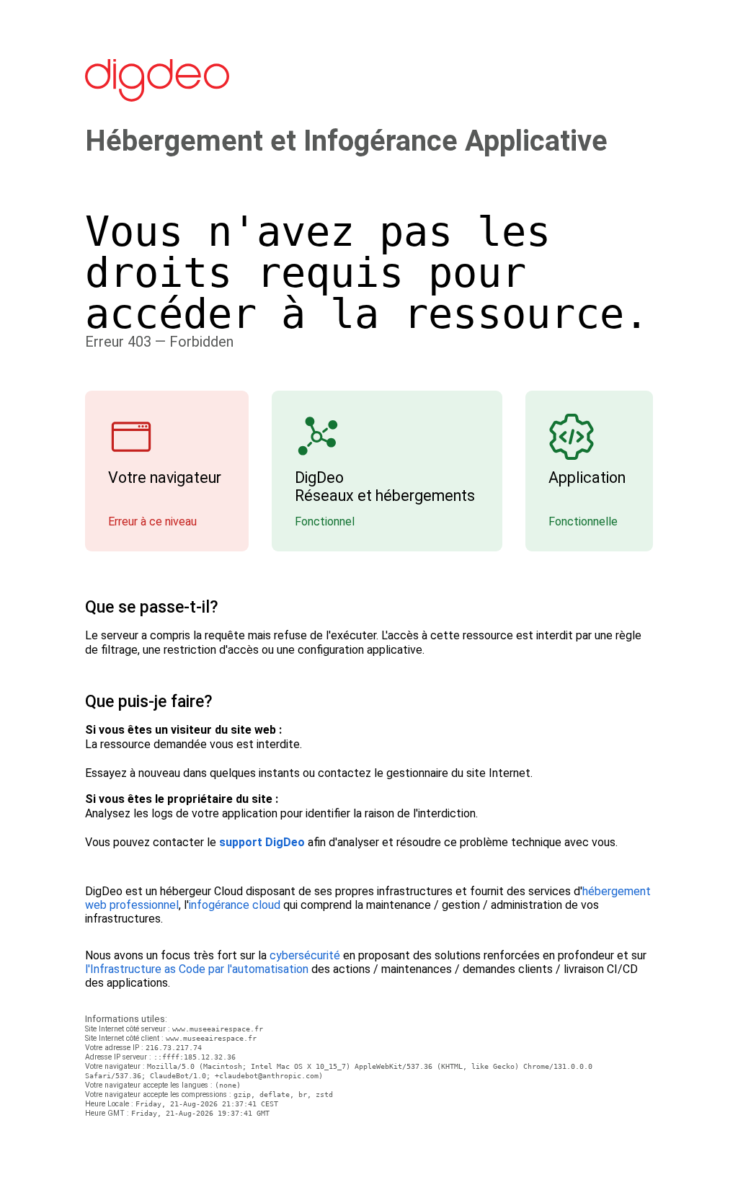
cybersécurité (305, 955)
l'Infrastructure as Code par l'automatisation (196, 969)
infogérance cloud (234, 905)
